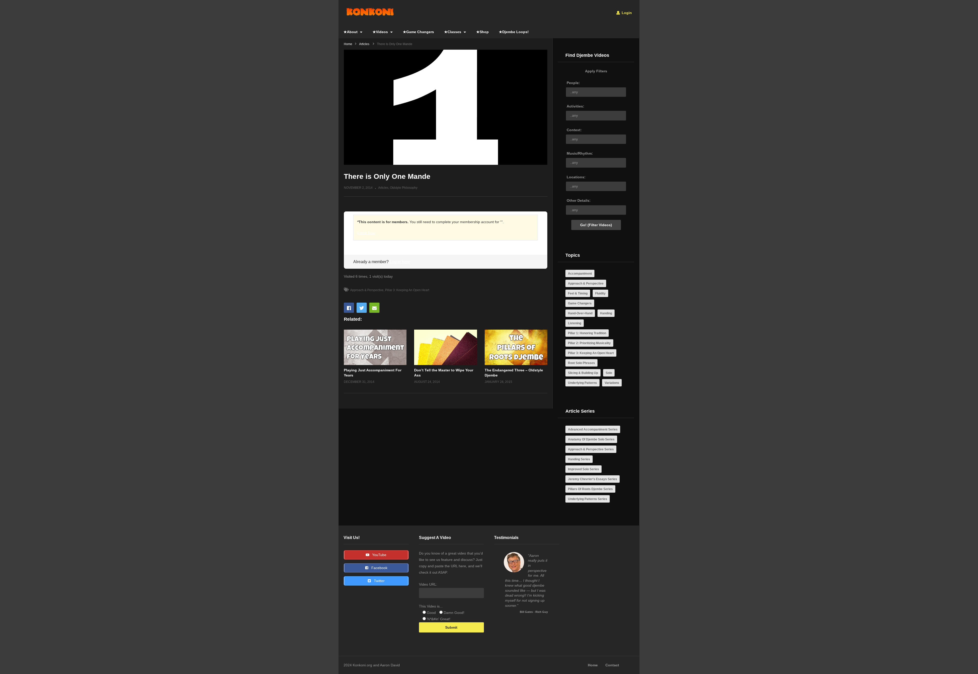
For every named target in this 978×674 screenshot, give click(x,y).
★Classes (453, 32)
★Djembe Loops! (514, 32)
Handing (606, 313)
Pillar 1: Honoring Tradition (587, 333)
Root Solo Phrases (581, 363)
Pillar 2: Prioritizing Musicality (589, 343)
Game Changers (580, 303)
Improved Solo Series (583, 469)
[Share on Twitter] (362, 308)
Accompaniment (580, 273)
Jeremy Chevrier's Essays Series (592, 479)
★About (351, 32)
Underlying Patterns (582, 383)
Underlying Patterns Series (587, 499)
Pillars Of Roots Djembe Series (590, 489)
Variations (612, 383)
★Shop (482, 32)
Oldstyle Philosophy (403, 188)
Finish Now (366, 233)
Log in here (400, 262)
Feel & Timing (578, 293)
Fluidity (600, 293)
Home (593, 665)
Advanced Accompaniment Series (593, 429)
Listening (574, 323)
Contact (612, 665)
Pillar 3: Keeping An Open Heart (407, 290)
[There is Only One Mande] (375, 347)
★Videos (381, 32)
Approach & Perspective (367, 290)
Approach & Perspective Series (591, 449)
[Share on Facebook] (349, 308)
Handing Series (579, 459)
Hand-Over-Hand (580, 313)
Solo (609, 373)
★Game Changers (418, 32)
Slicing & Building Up (583, 373)
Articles (383, 188)
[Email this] (374, 308)
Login (626, 13)
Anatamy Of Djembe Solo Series (591, 439)
